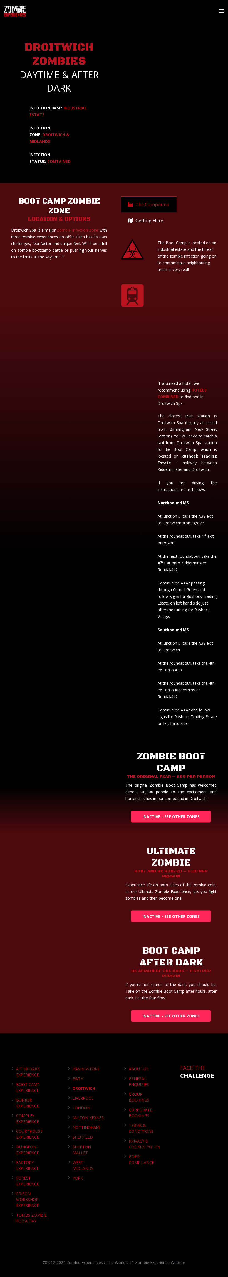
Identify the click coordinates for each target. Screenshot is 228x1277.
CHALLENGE (197, 1075)
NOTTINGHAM (86, 1127)
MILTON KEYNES (88, 1117)
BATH (78, 1078)
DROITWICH (84, 1088)
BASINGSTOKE (86, 1068)
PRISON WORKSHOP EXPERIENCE (27, 1199)
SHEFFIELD (83, 1137)
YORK (78, 1178)
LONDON (81, 1107)
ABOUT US (138, 1068)
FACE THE (197, 1071)
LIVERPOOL (83, 1098)
